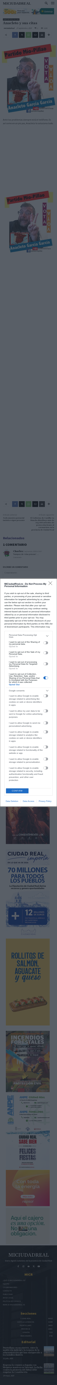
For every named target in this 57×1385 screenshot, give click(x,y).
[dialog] (28, 693)
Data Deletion (12, 801)
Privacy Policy (45, 801)
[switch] (45, 642)
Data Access (28, 801)
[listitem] (28, 636)
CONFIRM (17, 791)
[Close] (51, 584)
